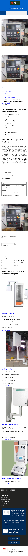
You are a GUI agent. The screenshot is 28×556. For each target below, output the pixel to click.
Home (6, 93)
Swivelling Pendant (8, 313)
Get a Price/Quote (6, 103)
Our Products (5, 501)
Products (7, 95)
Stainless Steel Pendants (10, 424)
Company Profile (6, 499)
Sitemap (4, 505)
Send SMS (15, 542)
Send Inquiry (6, 90)
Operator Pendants (10, 97)
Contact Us (5, 503)
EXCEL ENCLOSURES (15, 7)
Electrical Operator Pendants (11, 478)
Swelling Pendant (7, 369)
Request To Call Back (7, 92)
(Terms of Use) (12, 549)
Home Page (5, 497)
